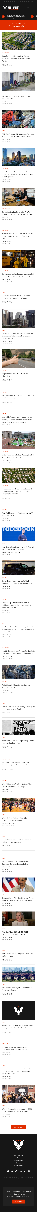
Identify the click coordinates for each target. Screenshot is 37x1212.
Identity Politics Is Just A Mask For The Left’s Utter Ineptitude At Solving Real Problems (18, 652)
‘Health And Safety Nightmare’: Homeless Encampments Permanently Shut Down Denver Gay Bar (17, 335)
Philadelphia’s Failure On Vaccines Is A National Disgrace (16, 686)
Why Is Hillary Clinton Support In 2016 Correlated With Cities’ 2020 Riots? (17, 1110)
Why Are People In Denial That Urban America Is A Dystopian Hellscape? (16, 297)
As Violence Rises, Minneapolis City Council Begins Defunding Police (18, 742)
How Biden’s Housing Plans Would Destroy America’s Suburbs (18, 989)
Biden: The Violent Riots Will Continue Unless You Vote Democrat (16, 841)
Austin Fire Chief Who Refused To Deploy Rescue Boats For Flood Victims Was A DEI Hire (18, 236)
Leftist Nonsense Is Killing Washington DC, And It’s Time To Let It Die (18, 456)
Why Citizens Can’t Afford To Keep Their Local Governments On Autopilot (17, 785)
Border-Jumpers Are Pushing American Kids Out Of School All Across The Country (18, 275)
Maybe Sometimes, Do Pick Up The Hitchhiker (15, 375)
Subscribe (18, 1201)
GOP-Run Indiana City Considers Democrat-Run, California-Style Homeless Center (18, 135)
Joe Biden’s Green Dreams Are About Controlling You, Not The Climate (15, 1048)
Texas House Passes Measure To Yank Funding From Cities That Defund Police (17, 582)
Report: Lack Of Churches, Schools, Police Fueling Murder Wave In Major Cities (17, 1026)
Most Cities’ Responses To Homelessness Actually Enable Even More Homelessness (17, 418)
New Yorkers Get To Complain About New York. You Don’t (17, 955)
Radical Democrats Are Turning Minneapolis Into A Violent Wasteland (18, 708)
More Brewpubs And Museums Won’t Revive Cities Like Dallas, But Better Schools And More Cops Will (18, 174)
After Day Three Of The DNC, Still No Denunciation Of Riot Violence (15, 933)
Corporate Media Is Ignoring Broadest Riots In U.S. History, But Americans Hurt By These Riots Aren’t (18, 1071)
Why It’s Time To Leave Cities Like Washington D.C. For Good (14, 819)
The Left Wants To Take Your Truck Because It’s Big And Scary (18, 396)
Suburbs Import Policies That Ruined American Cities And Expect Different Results (16, 58)
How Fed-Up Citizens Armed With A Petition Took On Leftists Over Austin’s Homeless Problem (16, 605)
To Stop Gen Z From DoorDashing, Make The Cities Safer (17, 97)
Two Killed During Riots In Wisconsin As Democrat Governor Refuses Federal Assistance (17, 864)
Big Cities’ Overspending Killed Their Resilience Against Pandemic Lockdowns (17, 763)
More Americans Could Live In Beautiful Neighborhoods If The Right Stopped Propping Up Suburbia (17, 491)
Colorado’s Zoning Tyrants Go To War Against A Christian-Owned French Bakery (17, 213)
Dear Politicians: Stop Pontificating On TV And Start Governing (17, 514)
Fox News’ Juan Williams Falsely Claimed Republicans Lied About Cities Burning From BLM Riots (18, 629)
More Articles (18, 1127)
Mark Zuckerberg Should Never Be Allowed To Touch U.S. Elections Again (18, 548)
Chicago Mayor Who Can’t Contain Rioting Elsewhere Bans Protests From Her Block (18, 899)
